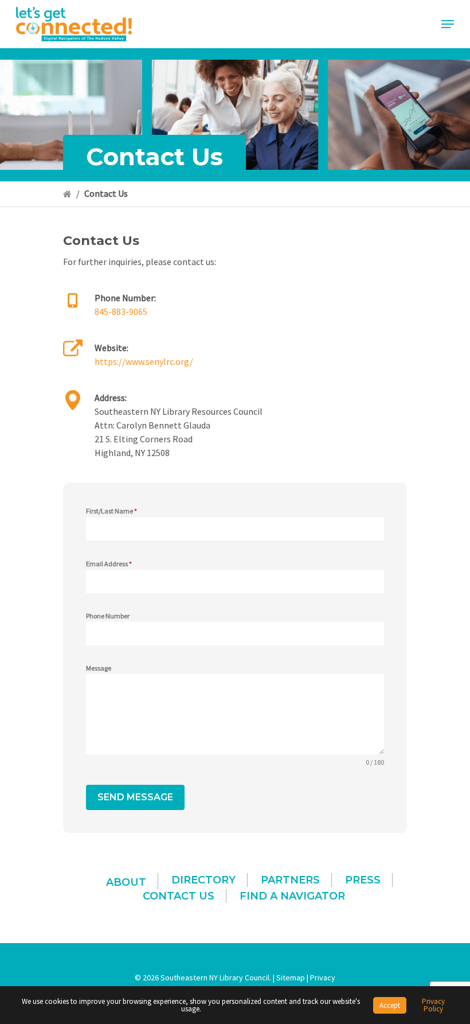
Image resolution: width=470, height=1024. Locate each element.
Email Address (109, 563)
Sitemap (290, 977)
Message (98, 668)
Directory (203, 880)
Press (363, 880)
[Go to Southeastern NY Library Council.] (67, 193)
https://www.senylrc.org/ (144, 361)
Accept (389, 1005)
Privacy (322, 977)
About (126, 882)
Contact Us (178, 896)
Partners (290, 880)
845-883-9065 (121, 311)
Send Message (135, 797)
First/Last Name (111, 511)
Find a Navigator (292, 896)
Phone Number (108, 616)
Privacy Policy (433, 1005)
